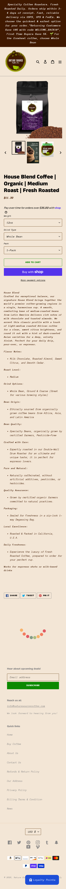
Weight (7, 216)
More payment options (33, 280)
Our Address (15, 781)
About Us (12, 753)
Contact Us (14, 762)
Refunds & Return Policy (23, 771)
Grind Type (10, 230)
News (10, 808)
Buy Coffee (14, 744)
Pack (6, 243)
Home (10, 734)
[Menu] (60, 61)
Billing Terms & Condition (24, 799)
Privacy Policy (17, 790)
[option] (18, 147)
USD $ (32, 831)
